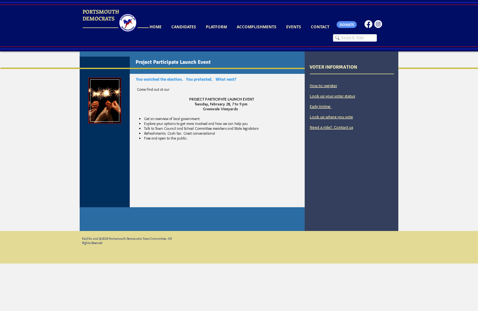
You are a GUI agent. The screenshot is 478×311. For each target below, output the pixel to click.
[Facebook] (368, 24)
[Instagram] (378, 24)
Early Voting (320, 106)
